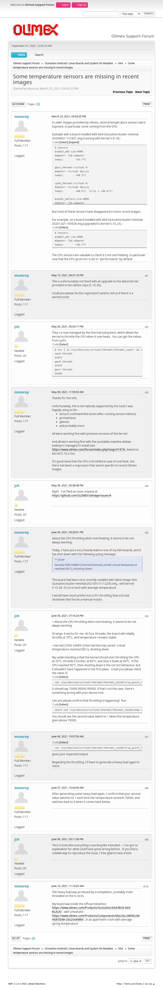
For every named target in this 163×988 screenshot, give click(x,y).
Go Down (18, 104)
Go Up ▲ (150, 983)
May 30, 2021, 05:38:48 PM (67, 485)
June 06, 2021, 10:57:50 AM (68, 736)
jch (17, 326)
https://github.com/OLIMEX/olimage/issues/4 (81, 495)
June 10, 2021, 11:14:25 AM (68, 886)
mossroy (21, 116)
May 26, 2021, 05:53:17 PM (67, 326)
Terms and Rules (133, 983)
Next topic (142, 92)
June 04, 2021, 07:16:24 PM (67, 616)
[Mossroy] (16, 150)
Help (119, 983)
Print (146, 104)
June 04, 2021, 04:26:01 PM (67, 532)
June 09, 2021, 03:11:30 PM (67, 839)
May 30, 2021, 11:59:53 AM (68, 392)
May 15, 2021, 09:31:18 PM (67, 275)
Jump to (122, 961)
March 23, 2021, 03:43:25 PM (69, 116)
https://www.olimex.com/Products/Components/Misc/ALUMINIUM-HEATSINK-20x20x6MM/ (96, 918)
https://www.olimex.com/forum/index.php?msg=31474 (88, 449)
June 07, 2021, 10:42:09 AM (68, 788)
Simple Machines (36, 983)
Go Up (16, 938)
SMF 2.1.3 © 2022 (17, 983)
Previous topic (123, 92)
